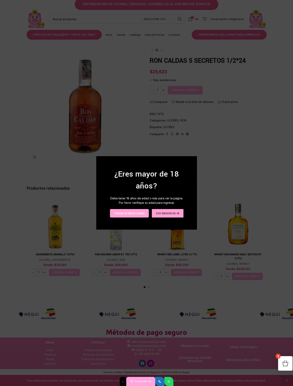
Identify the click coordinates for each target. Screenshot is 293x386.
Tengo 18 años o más (129, 213)
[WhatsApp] (168, 381)
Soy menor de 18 (167, 213)
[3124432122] (159, 381)
